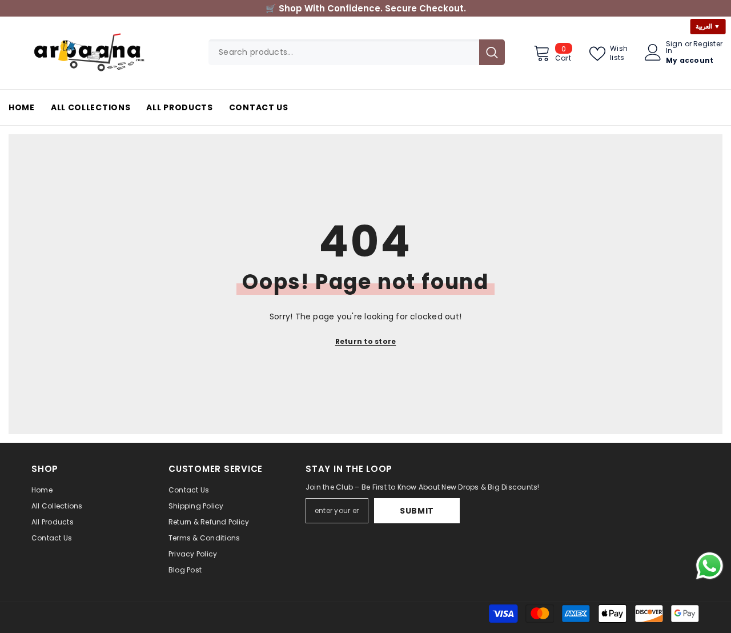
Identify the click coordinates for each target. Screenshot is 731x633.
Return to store (365, 341)
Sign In (674, 47)
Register (707, 45)
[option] (365, 8)
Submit (417, 510)
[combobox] (343, 52)
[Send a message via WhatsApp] (709, 566)
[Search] (356, 52)
